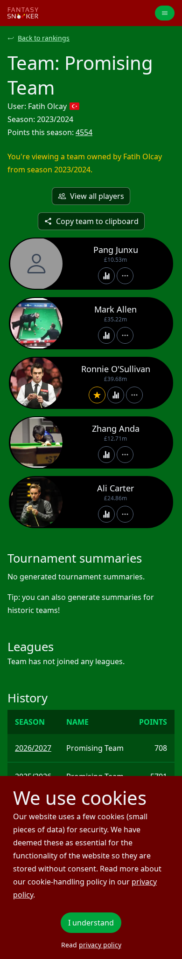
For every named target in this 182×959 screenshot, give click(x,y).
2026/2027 (33, 748)
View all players (97, 196)
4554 (84, 132)
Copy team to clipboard (97, 221)
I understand (91, 923)
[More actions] (125, 275)
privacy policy (100, 944)
